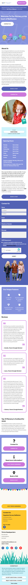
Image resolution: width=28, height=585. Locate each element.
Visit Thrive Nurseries (14, 464)
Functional (14, 131)
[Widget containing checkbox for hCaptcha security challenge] (11, 250)
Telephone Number (7, 224)
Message (4, 230)
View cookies (14, 583)
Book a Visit (21, 2)
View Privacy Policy (11, 245)
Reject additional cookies (14, 580)
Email (3, 217)
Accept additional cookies (14, 577)
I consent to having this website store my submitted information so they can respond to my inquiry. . (14, 244)
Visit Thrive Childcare (11, 9)
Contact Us (7, 23)
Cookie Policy (14, 566)
